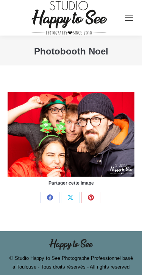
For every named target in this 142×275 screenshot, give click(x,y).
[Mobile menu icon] (129, 17)
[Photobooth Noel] (71, 134)
